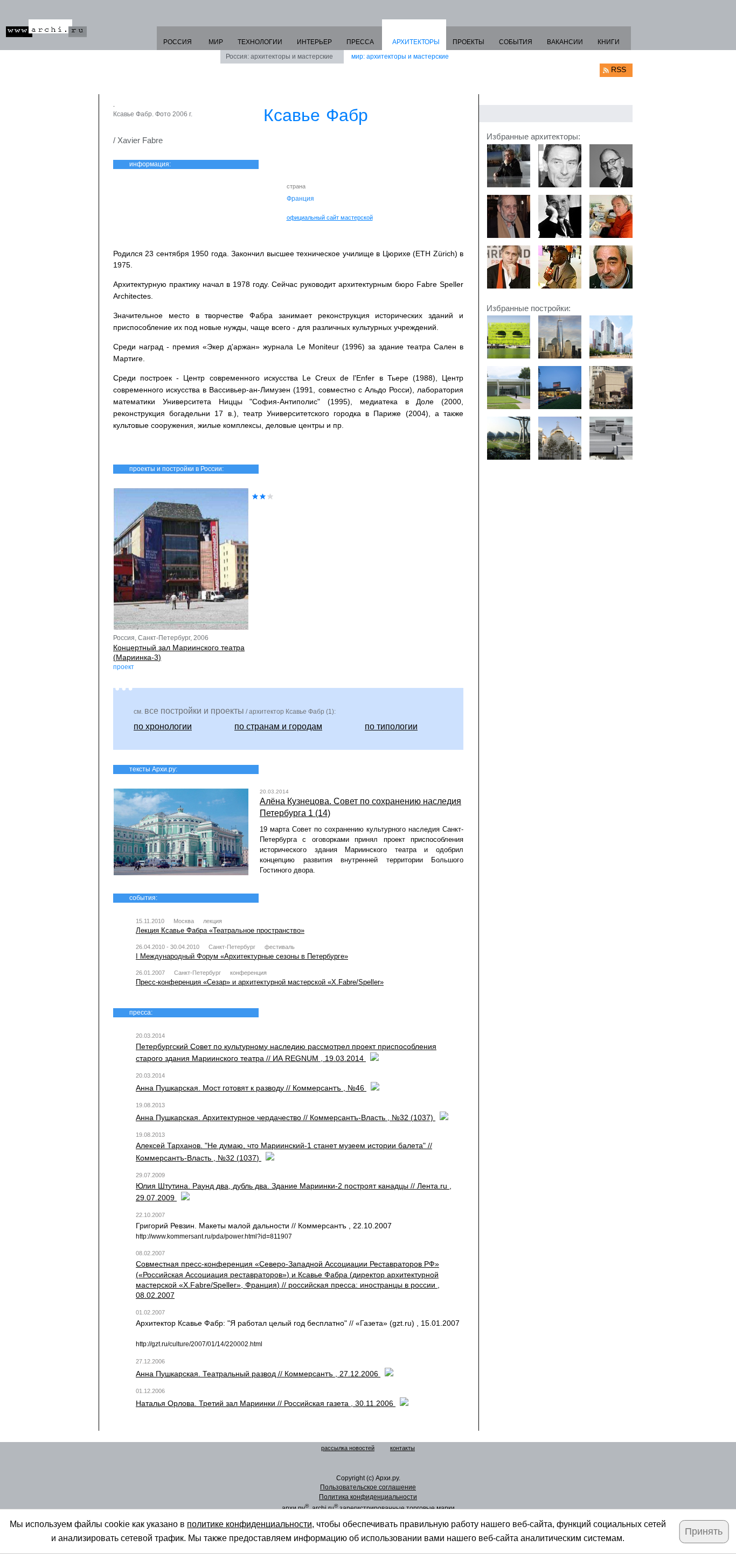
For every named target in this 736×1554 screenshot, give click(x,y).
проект (123, 667)
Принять (704, 1531)
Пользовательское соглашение (368, 1487)
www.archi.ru (46, 28)
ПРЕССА (360, 42)
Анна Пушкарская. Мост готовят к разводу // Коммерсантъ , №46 (251, 1088)
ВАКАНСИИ (565, 42)
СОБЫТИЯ (515, 42)
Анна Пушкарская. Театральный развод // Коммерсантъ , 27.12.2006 (258, 1373)
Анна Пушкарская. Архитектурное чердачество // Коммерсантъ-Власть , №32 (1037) (285, 1117)
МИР (216, 42)
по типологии (391, 726)
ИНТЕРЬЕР (314, 42)
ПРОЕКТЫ (468, 42)
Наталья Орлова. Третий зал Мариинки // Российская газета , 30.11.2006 (265, 1403)
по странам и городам (278, 726)
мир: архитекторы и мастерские (400, 56)
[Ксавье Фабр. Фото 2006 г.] (181, 106)
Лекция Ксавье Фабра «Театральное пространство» (220, 930)
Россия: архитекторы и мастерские (279, 56)
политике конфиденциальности (249, 1524)
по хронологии (163, 726)
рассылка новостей (347, 1448)
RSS (618, 69)
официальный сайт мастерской (330, 217)
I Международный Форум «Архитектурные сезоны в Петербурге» (242, 956)
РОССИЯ (177, 42)
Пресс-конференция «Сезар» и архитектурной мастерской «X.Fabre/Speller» (260, 982)
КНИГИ (609, 42)
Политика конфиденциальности (368, 1497)
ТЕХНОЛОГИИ (260, 42)
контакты (402, 1448)
